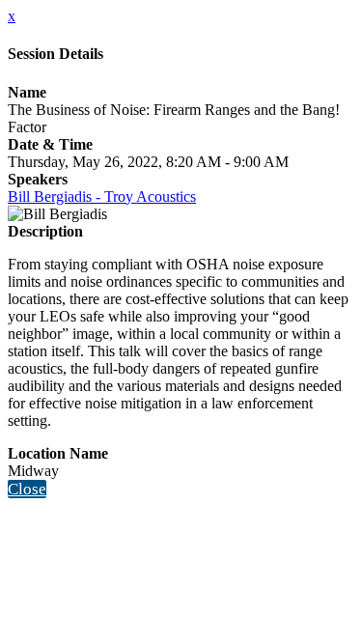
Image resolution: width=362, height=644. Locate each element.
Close (27, 489)
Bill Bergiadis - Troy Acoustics (102, 196)
